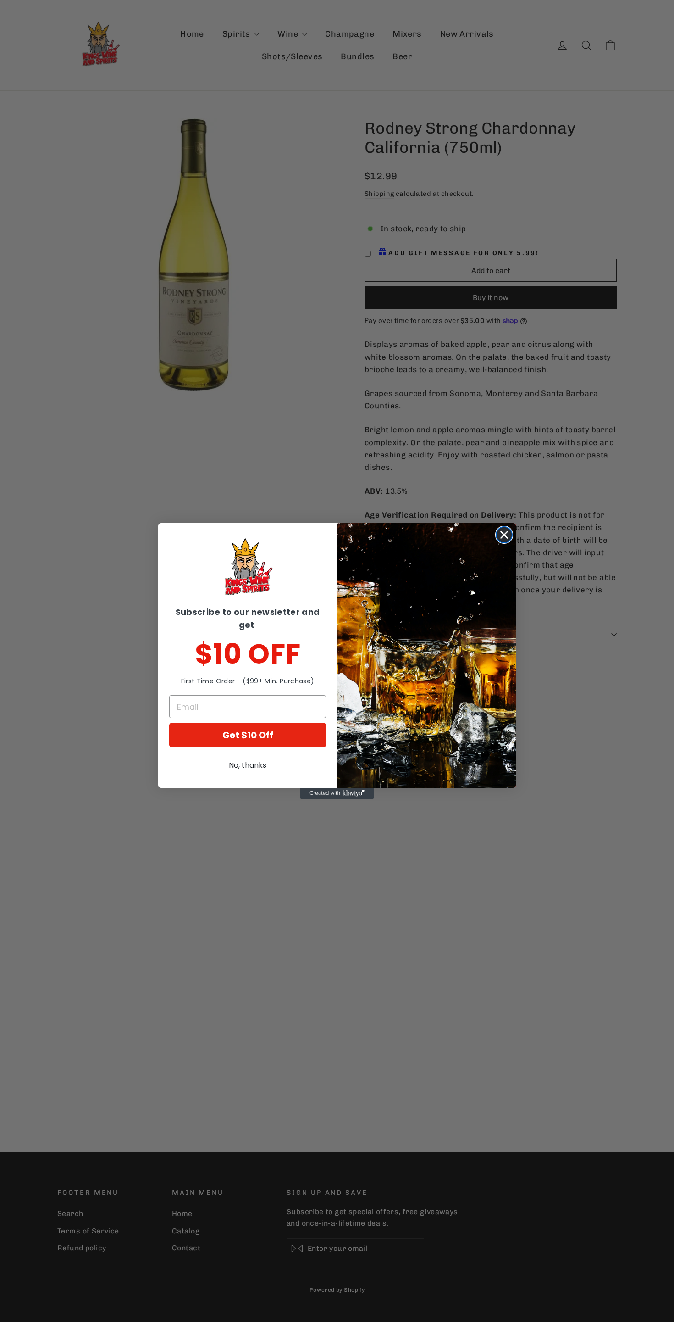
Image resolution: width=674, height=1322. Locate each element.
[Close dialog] (504, 535)
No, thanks (247, 765)
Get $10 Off (247, 735)
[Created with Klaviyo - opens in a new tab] (337, 793)
